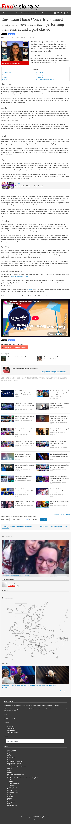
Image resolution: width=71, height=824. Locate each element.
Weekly (35, 519)
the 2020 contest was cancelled (19, 276)
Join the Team (11, 728)
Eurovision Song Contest (14, 763)
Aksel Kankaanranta (32, 377)
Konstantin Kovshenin (40, 819)
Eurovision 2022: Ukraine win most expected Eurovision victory (59, 455)
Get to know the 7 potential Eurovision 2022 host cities (23, 455)
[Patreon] (67, 13)
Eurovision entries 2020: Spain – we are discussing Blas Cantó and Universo (54, 358)
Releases (9, 798)
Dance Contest (11, 757)
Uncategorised (11, 802)
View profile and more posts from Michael (53, 371)
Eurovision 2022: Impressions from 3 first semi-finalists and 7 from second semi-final (24, 491)
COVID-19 (47, 377)
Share (12, 34)
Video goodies (13, 787)
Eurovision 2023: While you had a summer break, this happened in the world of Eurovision (60, 393)
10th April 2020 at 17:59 (17, 38)
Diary (10, 779)
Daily (29, 519)
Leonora (39, 72)
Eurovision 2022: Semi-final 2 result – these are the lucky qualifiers (23, 431)
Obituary (9, 794)
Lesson (9, 776)
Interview (9, 772)
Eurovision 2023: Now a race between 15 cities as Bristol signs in (24, 405)
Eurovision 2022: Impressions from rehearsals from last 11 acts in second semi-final (59, 478)
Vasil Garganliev (36, 378)
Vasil (4, 79)
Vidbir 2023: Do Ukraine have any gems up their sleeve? (24, 392)
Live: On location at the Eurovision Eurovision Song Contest (23, 778)
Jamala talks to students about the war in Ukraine (54, 526)
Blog (8, 754)
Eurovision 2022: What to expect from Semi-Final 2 (59, 430)
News (4, 13)
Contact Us (10, 726)
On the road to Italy (14, 765)
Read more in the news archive (61, 514)
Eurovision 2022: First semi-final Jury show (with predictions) (59, 466)
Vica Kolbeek (30, 505)
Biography (10, 752)
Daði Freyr (40, 77)
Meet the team (11, 730)
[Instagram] (64, 13)
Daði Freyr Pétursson (56, 377)
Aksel (4, 77)
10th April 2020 (5, 377)
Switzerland (10, 380)
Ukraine (16, 380)
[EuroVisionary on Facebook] (55, 13)
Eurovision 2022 (32, 13)
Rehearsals (12, 785)
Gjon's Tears (13, 378)
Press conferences (14, 783)
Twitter (30, 289)
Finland (57, 378)
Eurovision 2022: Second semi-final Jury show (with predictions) (24, 442)
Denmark (52, 378)
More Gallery (63, 691)
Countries (23, 13)
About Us (40, 13)
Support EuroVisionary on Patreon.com (15, 347)
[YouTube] (61, 13)
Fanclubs (9, 768)
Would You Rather (12, 805)
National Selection (12, 790)
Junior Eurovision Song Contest (15, 774)
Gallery (9, 770)
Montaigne (40, 75)
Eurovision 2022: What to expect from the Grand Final (59, 404)
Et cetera (9, 759)
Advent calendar (11, 750)
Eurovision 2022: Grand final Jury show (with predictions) (25, 417)
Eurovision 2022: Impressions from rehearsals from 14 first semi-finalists (58, 491)
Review (9, 800)
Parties (11, 781)
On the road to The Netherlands (17, 766)
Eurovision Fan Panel (13, 13)
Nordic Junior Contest (13, 792)
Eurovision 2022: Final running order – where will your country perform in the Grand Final (59, 418)
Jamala (5, 75)
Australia (47, 378)
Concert (9, 755)
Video (8, 803)
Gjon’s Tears (6, 72)
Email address (5, 519)
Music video (10, 789)
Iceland (62, 378)
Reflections (10, 796)
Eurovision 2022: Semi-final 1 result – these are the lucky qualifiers (58, 443)
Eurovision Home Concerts (31, 38)
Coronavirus (41, 377)
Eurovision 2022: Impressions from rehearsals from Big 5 (23, 477)
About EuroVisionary (12, 732)
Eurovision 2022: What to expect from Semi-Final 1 (24, 466)
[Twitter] (58, 13)
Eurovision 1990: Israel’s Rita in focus (18, 357)
